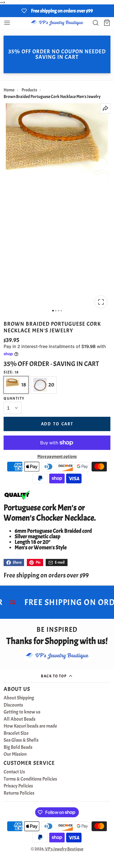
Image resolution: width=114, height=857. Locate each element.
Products (29, 90)
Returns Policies (19, 793)
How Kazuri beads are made (30, 726)
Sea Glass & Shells (21, 740)
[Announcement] (57, 10)
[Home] (57, 22)
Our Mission (15, 754)
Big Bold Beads (18, 747)
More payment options (57, 456)
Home (9, 90)
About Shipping (19, 698)
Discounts (13, 705)
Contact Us (14, 772)
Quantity (14, 398)
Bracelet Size (16, 733)
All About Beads (19, 719)
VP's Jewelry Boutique (64, 849)
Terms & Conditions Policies (30, 779)
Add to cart (57, 424)
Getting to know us (22, 712)
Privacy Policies (18, 786)
